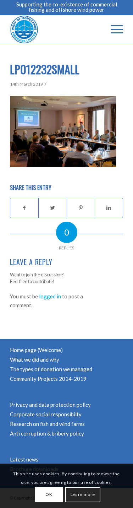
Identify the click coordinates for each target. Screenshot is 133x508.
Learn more (83, 494)
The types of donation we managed (51, 369)
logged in (50, 296)
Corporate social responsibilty (46, 414)
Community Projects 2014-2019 (48, 378)
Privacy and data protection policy (50, 404)
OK (48, 494)
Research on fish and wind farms (47, 424)
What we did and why (34, 359)
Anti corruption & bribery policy (47, 433)
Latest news (24, 459)
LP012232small (44, 69)
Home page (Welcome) (36, 350)
